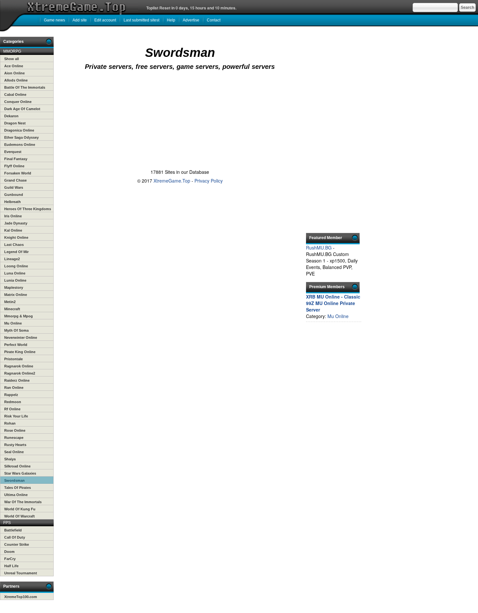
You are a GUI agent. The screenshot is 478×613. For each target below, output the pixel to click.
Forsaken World (17, 173)
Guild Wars (13, 187)
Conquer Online (18, 102)
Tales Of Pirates (17, 488)
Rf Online (12, 409)
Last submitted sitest (141, 20)
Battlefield (13, 530)
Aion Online (14, 73)
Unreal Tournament (20, 573)
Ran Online (13, 388)
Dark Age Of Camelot (22, 109)
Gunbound (13, 195)
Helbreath (12, 202)
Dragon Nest (15, 123)
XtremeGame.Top (171, 180)
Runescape (13, 438)
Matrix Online (15, 295)
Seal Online (14, 452)
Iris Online (13, 216)
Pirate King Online (19, 352)
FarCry (10, 559)
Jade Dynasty (15, 223)
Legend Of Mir (16, 252)
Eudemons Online (19, 145)
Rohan (10, 423)
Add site (80, 20)
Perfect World (15, 345)
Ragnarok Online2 (19, 373)
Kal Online (13, 230)
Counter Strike (16, 544)
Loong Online (16, 266)
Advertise (191, 20)
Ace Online (13, 66)
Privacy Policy (208, 180)
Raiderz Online (17, 380)
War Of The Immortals (23, 502)
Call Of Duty (14, 537)
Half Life (11, 566)
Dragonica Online (19, 130)
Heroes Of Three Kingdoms (27, 209)
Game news (54, 20)
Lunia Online (15, 280)
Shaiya (10, 459)
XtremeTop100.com (20, 597)
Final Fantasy (15, 159)
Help (171, 20)
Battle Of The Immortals (24, 87)
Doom (9, 552)
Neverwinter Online (20, 337)
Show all (11, 59)
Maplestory (13, 287)
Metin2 (10, 302)
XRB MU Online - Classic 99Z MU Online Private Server (333, 303)
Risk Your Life (16, 416)
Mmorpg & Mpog (18, 316)
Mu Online (13, 323)
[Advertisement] (178, 98)
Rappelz (11, 395)
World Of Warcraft (19, 516)
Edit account (105, 20)
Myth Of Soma (16, 330)
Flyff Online (14, 166)
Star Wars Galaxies (20, 473)
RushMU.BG (319, 247)
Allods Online (16, 80)
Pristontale (13, 359)
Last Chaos (14, 245)
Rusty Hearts (15, 445)
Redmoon (12, 402)
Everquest (12, 152)
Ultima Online (16, 495)
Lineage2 (12, 259)
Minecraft (12, 309)
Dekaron (11, 116)
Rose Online (14, 430)
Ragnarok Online (18, 366)
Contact (213, 20)
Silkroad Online (17, 466)
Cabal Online (15, 94)
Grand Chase (15, 180)
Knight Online (16, 237)
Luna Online (14, 273)
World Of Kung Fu (19, 509)
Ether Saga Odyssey (21, 137)
